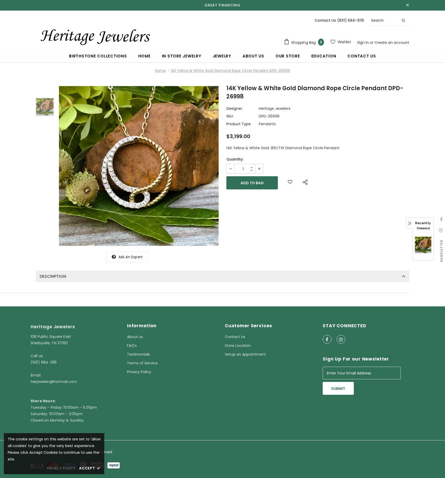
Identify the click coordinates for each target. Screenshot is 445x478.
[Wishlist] (290, 182)
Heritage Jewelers (274, 108)
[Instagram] (341, 339)
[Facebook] (327, 339)
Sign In (363, 42)
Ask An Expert (130, 256)
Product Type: (238, 124)
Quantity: (234, 159)
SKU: (230, 116)
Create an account (391, 42)
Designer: (234, 108)
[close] (407, 5)
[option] (139, 166)
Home (160, 70)
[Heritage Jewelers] (94, 36)
